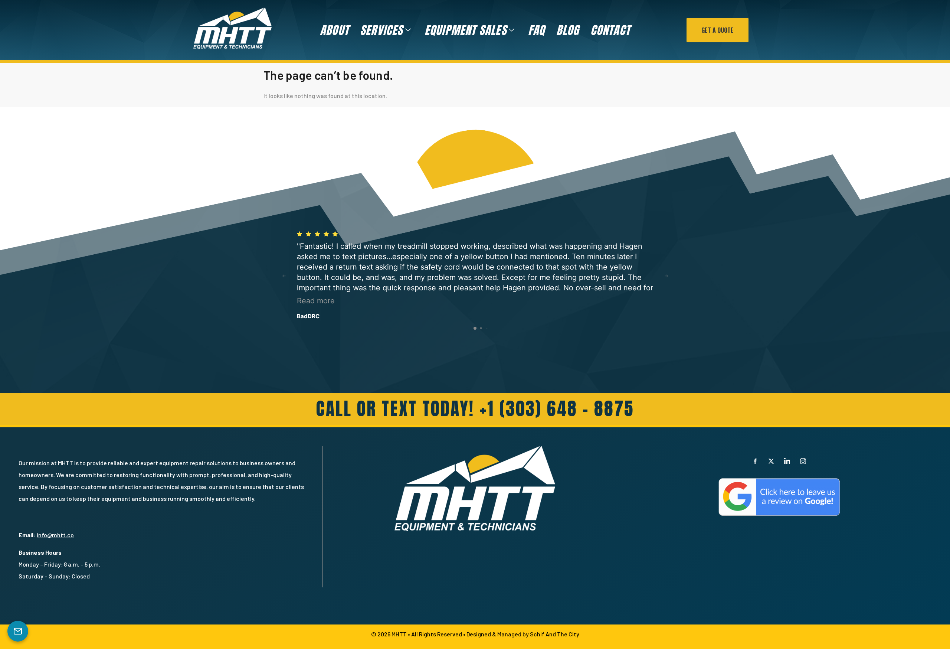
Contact (610, 30)
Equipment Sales (466, 30)
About (334, 30)
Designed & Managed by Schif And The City (522, 633)
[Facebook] (755, 460)
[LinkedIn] (787, 460)
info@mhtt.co (55, 534)
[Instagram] (803, 460)
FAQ (536, 30)
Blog (567, 30)
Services (381, 30)
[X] (771, 460)
